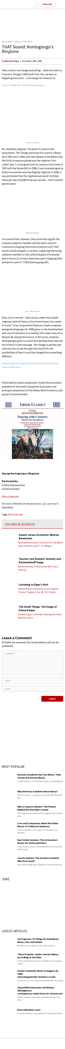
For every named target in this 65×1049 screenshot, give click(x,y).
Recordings (7, 41)
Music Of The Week (23, 41)
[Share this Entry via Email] (8, 1043)
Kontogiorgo (16, 514)
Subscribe (47, 4)
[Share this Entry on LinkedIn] (46, 1043)
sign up (46, 503)
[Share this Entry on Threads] (55, 1043)
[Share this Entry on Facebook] (27, 1043)
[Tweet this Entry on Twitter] (37, 1043)
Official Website (10, 496)
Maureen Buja (12, 61)
